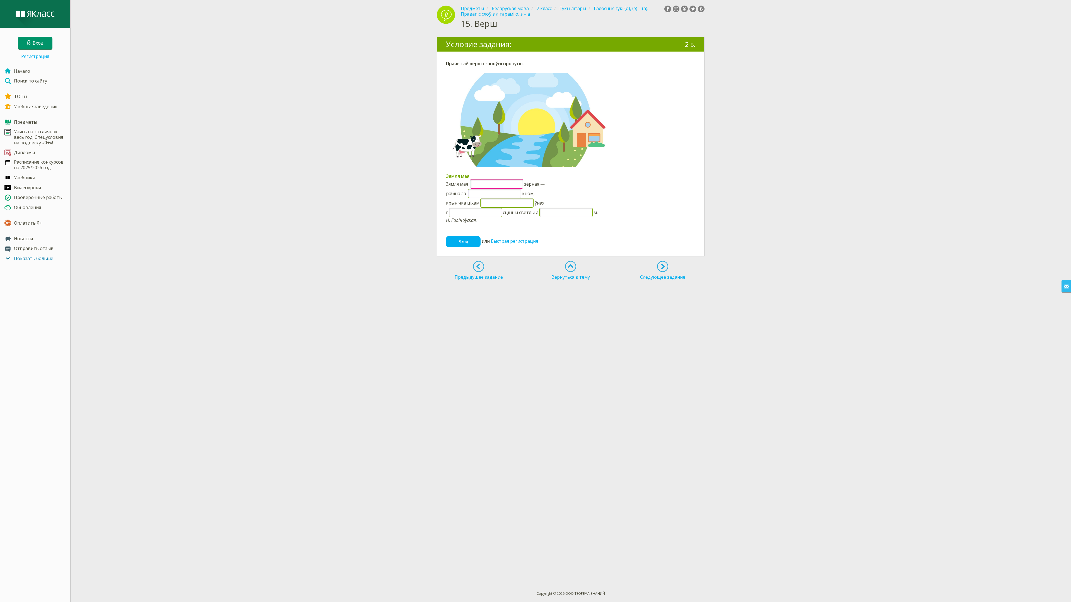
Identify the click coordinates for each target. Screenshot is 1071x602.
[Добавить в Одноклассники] (684, 9)
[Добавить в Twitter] (692, 9)
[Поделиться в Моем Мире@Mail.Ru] (676, 9)
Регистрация (35, 56)
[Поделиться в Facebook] (667, 9)
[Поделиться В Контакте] (701, 9)
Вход (463, 241)
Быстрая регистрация (514, 241)
